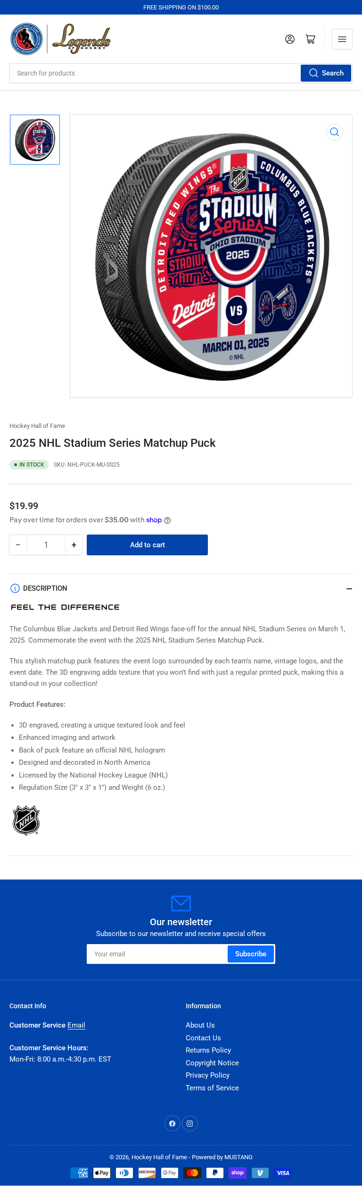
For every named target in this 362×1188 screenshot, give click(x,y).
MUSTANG (238, 1157)
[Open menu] (342, 39)
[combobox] (181, 73)
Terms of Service (212, 1088)
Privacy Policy (208, 1075)
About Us (200, 1025)
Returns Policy (208, 1050)
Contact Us (203, 1038)
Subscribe (250, 954)
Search (333, 73)
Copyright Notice (212, 1063)
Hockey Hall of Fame (37, 425)
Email (76, 1025)
